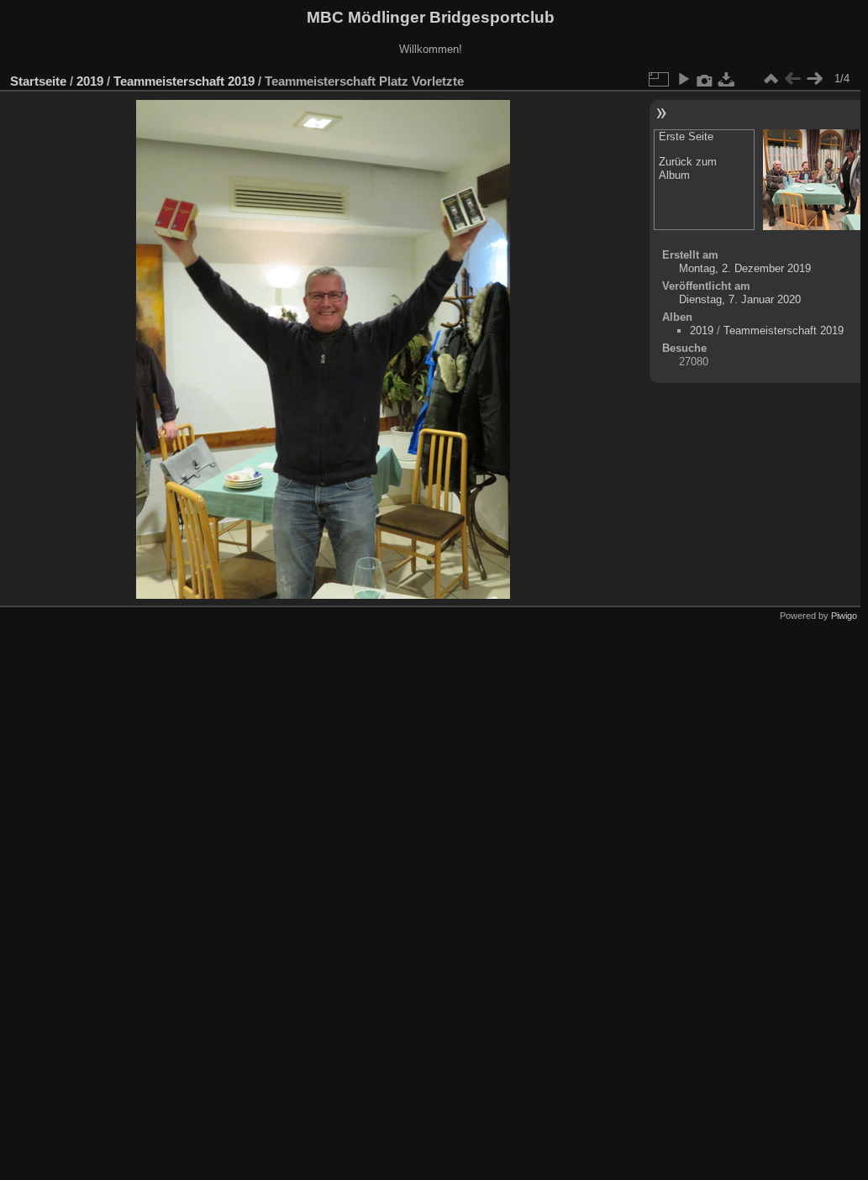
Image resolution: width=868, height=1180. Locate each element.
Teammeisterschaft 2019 (184, 81)
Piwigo (844, 616)
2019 (89, 81)
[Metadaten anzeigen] (705, 79)
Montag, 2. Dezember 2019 (745, 268)
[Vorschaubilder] (770, 79)
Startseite (38, 81)
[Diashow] (683, 79)
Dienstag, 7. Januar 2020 (740, 299)
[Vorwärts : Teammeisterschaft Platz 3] (814, 79)
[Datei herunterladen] (727, 79)
